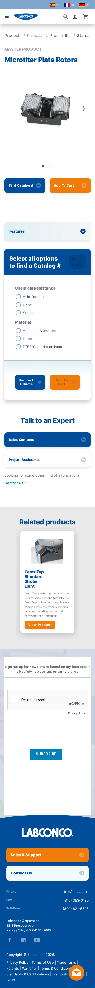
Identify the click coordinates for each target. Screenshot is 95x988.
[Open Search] (65, 17)
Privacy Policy (17, 962)
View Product (40, 625)
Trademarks (66, 962)
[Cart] (86, 17)
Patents (12, 968)
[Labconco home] (47, 832)
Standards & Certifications (27, 974)
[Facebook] (9, 940)
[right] (83, 108)
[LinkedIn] (23, 940)
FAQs (10, 980)
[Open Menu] (7, 16)
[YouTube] (37, 940)
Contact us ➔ (15, 483)
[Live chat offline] (76, 979)
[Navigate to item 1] (43, 166)
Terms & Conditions (56, 968)
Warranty (29, 968)
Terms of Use (43, 962)
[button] (75, 17)
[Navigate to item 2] (49, 166)
